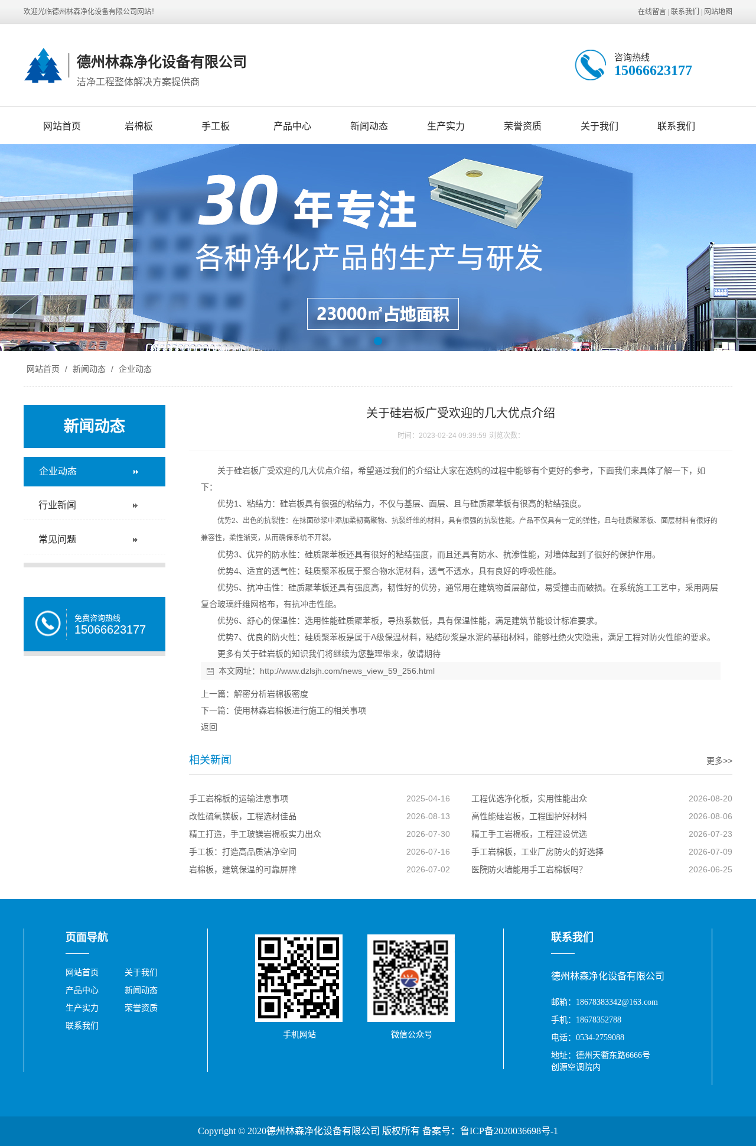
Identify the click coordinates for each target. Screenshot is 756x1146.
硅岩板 (246, 470)
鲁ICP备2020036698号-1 (509, 1131)
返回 (209, 727)
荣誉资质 (523, 126)
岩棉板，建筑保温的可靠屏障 (242, 869)
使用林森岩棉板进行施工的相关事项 (300, 710)
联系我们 (685, 12)
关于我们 (599, 126)
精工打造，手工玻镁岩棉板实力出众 (255, 834)
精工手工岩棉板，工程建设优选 (529, 834)
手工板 (215, 126)
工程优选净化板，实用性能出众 (529, 798)
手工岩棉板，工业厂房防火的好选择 (537, 851)
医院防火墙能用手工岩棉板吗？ (529, 869)
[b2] (378, 247)
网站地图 (718, 12)
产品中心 (292, 126)
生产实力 (446, 126)
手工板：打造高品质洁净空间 (242, 851)
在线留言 (652, 12)
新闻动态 (369, 126)
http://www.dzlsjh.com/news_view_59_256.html (347, 671)
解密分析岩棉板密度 (271, 694)
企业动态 (134, 369)
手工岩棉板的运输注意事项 (238, 798)
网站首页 (62, 126)
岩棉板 (139, 126)
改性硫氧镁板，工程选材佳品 (242, 816)
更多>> (719, 760)
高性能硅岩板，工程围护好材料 (529, 816)
